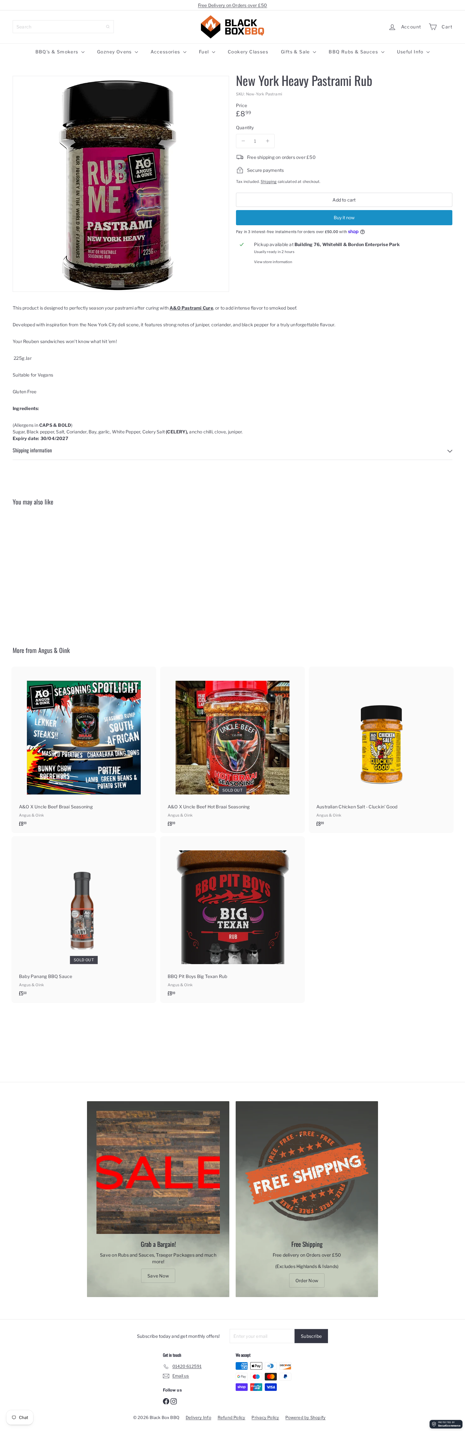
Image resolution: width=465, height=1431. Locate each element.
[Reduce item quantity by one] (243, 141)
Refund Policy (231, 1417)
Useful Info (411, 51)
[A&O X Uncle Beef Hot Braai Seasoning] (232, 750)
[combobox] (63, 26)
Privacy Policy (265, 1417)
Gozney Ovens (115, 51)
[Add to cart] (78, 535)
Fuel (204, 51)
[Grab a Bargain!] (158, 1172)
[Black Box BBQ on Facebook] (166, 1401)
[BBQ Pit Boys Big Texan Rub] (232, 919)
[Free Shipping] (307, 1172)
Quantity (245, 127)
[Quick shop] (78, 522)
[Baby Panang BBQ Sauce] (84, 919)
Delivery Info (198, 1417)
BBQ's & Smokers (57, 51)
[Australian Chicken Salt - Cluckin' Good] (381, 750)
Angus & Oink (54, 650)
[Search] (108, 26)
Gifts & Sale (296, 51)
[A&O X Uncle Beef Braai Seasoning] (84, 750)
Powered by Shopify (305, 1417)
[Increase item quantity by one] (267, 141)
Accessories (166, 51)
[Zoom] (121, 184)
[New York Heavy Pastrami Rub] (47, 571)
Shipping (269, 181)
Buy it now (344, 217)
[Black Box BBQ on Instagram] (173, 1401)
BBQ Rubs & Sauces (354, 51)
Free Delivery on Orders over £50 (232, 5)
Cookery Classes (248, 51)
